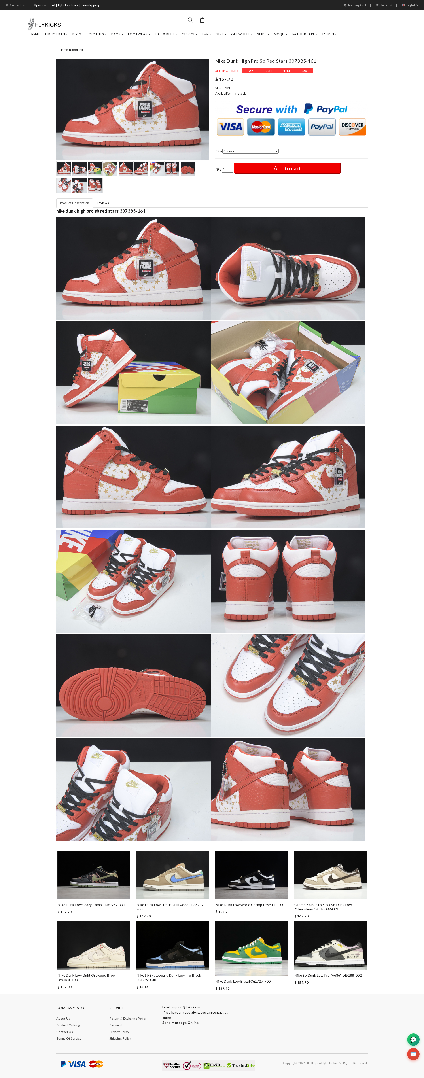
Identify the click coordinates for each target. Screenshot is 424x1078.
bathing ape (303, 34)
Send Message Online (180, 1022)
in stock (240, 93)
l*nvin (328, 34)
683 (227, 88)
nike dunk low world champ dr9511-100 (249, 904)
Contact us (17, 5)
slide (262, 34)
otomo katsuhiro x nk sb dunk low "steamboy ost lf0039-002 (323, 906)
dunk (79, 49)
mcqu (279, 34)
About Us (63, 1018)
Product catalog (68, 1025)
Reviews (103, 203)
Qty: (218, 169)
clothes (96, 34)
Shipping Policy (120, 1038)
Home (35, 34)
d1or (116, 34)
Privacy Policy (119, 1032)
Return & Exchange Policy (127, 1018)
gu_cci (188, 34)
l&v (205, 34)
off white (240, 34)
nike (220, 34)
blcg (76, 34)
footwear (138, 34)
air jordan (54, 34)
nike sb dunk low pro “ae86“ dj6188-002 (328, 975)
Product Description (74, 203)
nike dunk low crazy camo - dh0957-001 (91, 904)
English (411, 5)
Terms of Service (68, 1038)
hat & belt (164, 34)
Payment (115, 1025)
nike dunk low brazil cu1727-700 (243, 981)
